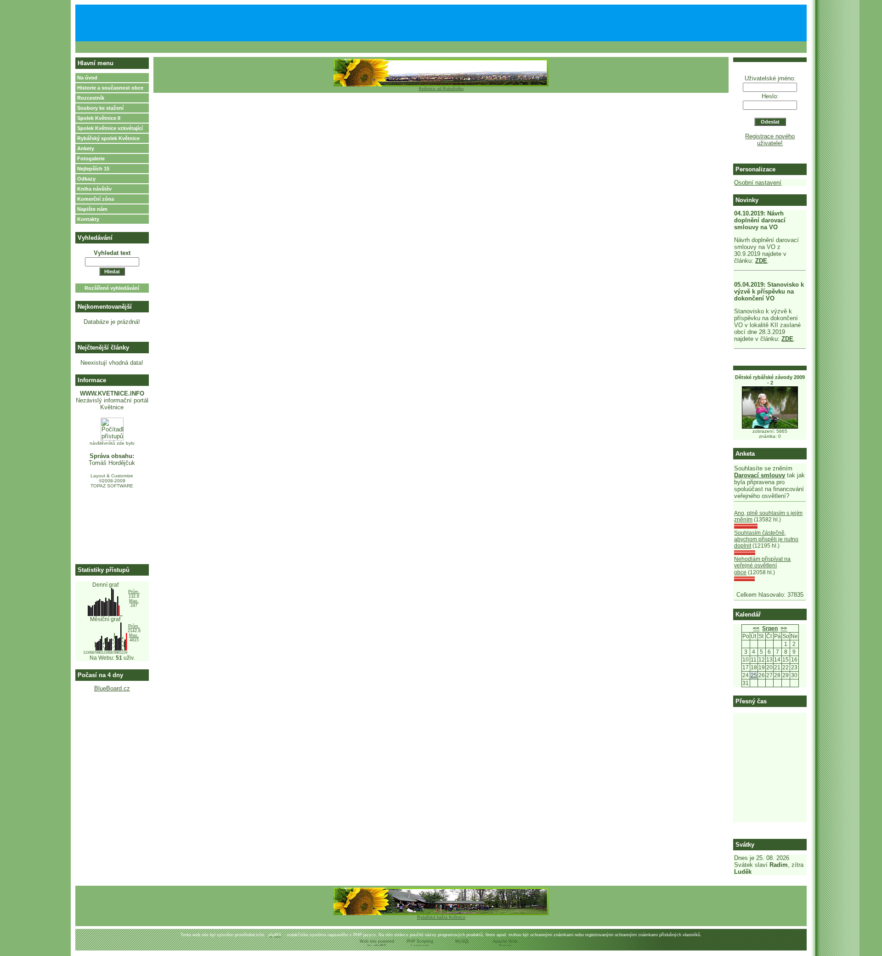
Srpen (770, 628)
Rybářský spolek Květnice (108, 138)
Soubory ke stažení (100, 108)
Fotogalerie (91, 158)
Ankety (85, 148)
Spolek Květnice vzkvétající (110, 128)
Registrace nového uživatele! (770, 140)
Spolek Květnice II (98, 118)
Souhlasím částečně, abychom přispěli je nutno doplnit (766, 539)
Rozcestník (90, 98)
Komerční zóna (95, 199)
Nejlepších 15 (93, 168)
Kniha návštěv (94, 189)
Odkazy (86, 178)
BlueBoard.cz (112, 688)
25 (754, 675)
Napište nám (92, 209)
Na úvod (87, 77)
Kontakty (88, 219)
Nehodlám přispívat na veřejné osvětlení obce (762, 566)
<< (756, 628)
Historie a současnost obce (110, 88)
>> (783, 628)
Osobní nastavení (757, 182)
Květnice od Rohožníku (441, 88)
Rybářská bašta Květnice (441, 917)
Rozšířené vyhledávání (112, 288)
